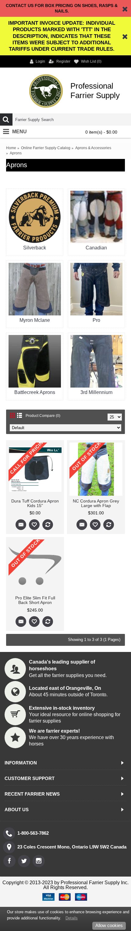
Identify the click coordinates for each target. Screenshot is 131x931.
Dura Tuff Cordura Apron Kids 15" (35, 503)
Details (72, 918)
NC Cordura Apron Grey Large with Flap (96, 503)
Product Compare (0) (43, 416)
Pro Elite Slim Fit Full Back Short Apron (35, 600)
